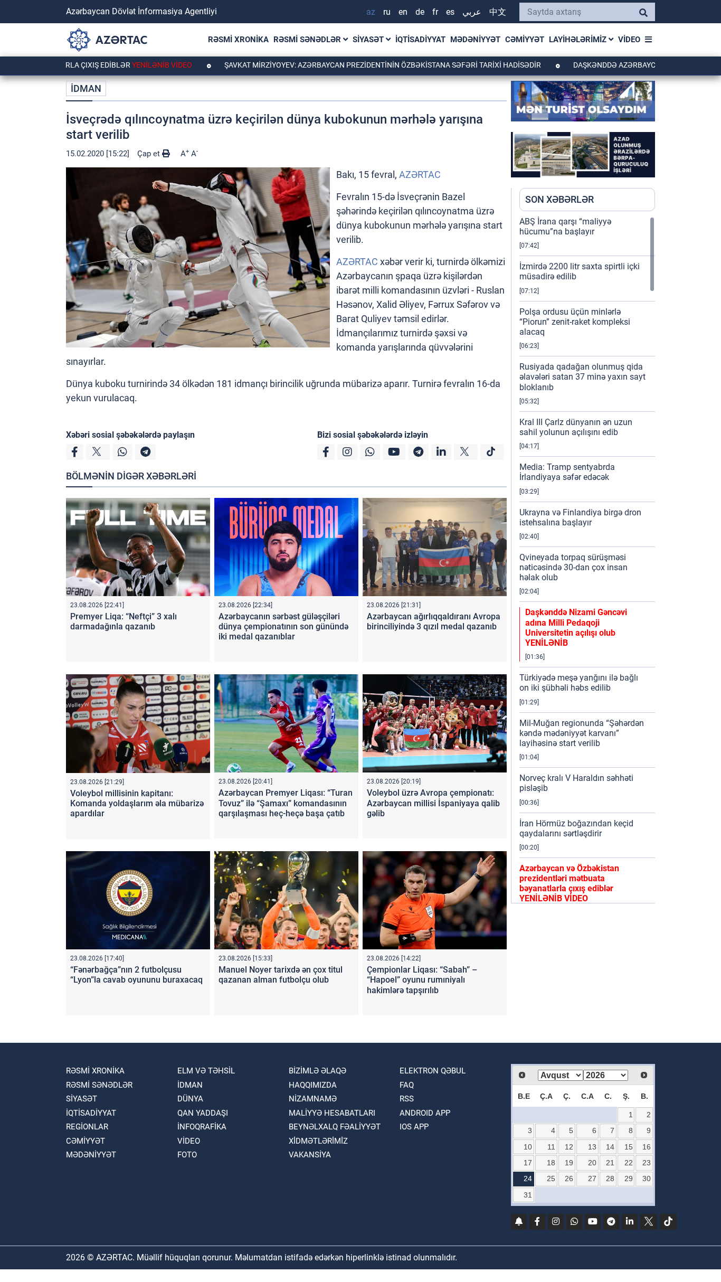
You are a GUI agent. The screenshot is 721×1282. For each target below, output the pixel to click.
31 (528, 1195)
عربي (471, 12)
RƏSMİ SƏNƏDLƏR (308, 39)
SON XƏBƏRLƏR (559, 199)
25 (551, 1178)
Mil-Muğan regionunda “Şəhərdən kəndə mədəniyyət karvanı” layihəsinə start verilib (581, 733)
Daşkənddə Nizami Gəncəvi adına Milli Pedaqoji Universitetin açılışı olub (576, 627)
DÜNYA (190, 1099)
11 (551, 1147)
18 (551, 1162)
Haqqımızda (313, 1085)
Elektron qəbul (433, 1071)
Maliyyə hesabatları (332, 1113)
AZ (370, 12)
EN (403, 12)
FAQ (407, 1085)
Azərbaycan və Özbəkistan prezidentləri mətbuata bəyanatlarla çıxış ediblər (569, 883)
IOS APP (414, 1127)
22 (628, 1162)
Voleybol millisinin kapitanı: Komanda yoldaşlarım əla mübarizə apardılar (137, 803)
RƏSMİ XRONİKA (238, 39)
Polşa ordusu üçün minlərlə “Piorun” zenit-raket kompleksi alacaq (574, 322)
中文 (497, 12)
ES (450, 12)
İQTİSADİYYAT (420, 39)
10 (528, 1147)
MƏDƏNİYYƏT (475, 39)
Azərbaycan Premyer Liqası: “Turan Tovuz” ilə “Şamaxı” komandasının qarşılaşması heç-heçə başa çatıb (286, 803)
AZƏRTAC (420, 174)
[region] (587, 559)
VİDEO (629, 39)
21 (610, 1162)
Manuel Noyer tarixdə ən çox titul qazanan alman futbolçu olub (281, 975)
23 (646, 1162)
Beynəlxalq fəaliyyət (335, 1127)
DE (419, 12)
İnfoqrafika (201, 1127)
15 (628, 1147)
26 (569, 1178)
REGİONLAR (87, 1127)
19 (569, 1162)
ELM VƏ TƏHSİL (206, 1071)
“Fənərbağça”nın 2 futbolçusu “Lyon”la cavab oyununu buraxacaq (136, 975)
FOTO (187, 1155)
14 (610, 1147)
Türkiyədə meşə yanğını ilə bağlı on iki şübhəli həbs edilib (578, 683)
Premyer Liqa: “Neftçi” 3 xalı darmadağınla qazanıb (123, 621)
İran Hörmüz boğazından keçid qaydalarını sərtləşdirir (576, 828)
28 (610, 1178)
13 (592, 1147)
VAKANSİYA (310, 1155)
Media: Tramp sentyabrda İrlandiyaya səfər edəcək (567, 472)
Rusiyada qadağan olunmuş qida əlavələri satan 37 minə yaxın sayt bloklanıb (582, 377)
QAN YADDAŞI (202, 1113)
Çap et (149, 153)
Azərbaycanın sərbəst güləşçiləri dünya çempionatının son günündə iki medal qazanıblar (283, 626)
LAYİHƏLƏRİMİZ (579, 39)
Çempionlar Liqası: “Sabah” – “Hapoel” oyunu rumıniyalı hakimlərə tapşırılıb (422, 980)
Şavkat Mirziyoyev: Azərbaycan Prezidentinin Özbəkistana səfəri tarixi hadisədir (340, 65)
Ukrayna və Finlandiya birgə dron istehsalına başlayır (580, 517)
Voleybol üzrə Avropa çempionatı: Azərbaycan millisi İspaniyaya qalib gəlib (433, 803)
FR (435, 12)
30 (646, 1178)
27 (592, 1178)
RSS (407, 1099)
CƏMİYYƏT (524, 39)
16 (646, 1147)
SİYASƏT (369, 39)
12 (569, 1147)
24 (528, 1178)
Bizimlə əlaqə (317, 1071)
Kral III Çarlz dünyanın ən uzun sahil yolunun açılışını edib (575, 427)
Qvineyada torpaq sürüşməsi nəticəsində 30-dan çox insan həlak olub (573, 567)
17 (528, 1162)
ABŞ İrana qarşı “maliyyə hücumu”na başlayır (565, 226)
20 (592, 1162)
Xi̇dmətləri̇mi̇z (318, 1141)
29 (628, 1178)
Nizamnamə (313, 1099)
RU (387, 12)
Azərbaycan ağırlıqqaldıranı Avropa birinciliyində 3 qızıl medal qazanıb (433, 621)
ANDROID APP (425, 1113)
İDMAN (86, 88)
